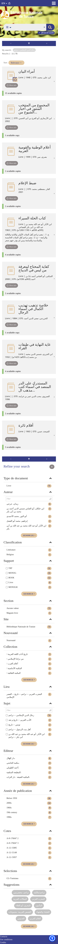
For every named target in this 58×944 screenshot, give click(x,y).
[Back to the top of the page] (51, 467)
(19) (28, 744)
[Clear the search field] (44, 27)
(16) (28, 926)
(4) (28, 594)
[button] (7, 27)
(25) (28, 535)
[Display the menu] (54, 3)
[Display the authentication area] (10, 3)
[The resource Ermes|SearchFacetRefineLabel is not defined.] (29, 43)
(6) (28, 680)
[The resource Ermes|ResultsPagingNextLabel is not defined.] (47, 43)
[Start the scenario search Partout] (50, 27)
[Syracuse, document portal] (29, 14)
